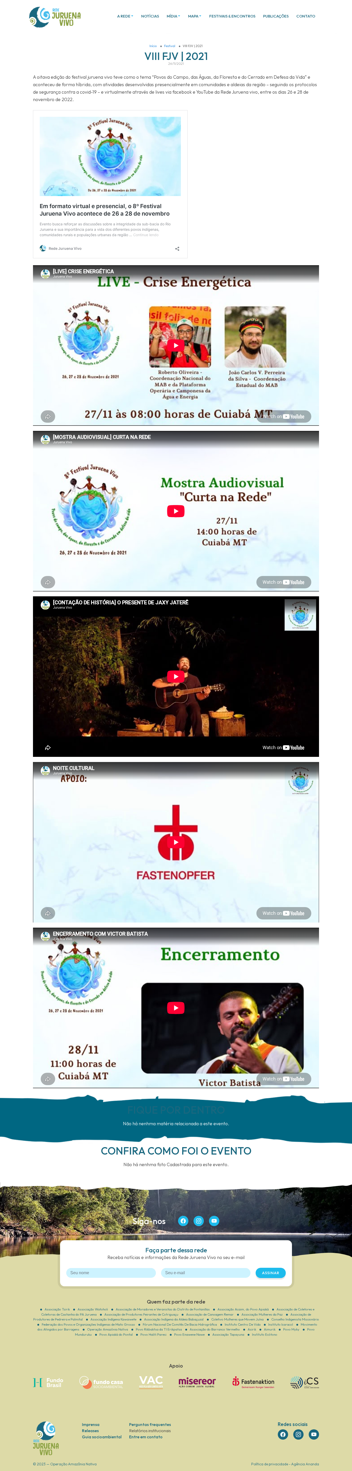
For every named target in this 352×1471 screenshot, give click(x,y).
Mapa (193, 16)
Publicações (276, 16)
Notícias (150, 16)
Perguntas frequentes (150, 1424)
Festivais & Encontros (232, 16)
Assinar (270, 1272)
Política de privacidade (269, 1464)
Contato (305, 16)
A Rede (123, 16)
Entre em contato (146, 1436)
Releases (90, 1430)
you (214, 1221)
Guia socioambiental (102, 1436)
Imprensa (90, 1424)
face (183, 1221)
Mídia (172, 16)
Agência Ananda (305, 1464)
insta (199, 1221)
